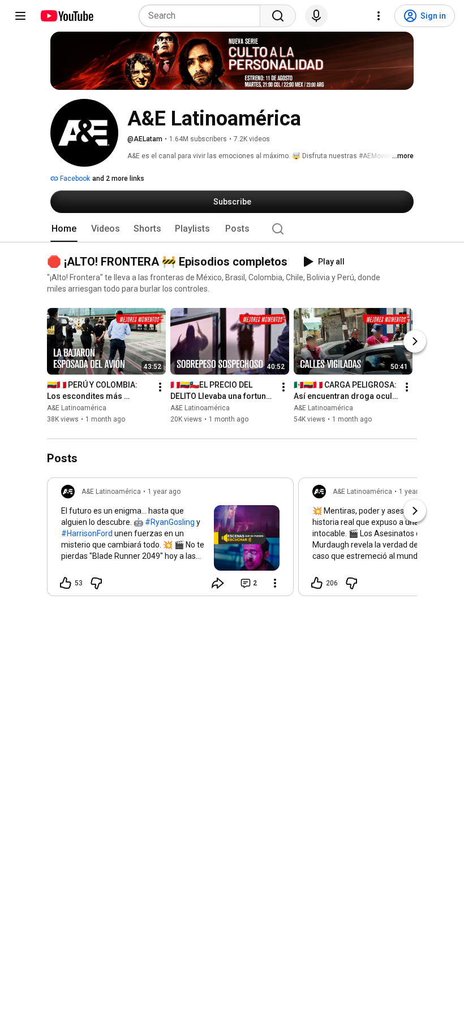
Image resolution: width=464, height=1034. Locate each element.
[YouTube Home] (66, 16)
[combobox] (202, 16)
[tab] (64, 228)
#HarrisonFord (87, 533)
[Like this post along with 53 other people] (66, 583)
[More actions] (160, 387)
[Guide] (20, 16)
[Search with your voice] (316, 16)
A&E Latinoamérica (76, 408)
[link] (170, 540)
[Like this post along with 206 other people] (317, 583)
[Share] (218, 583)
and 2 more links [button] (118, 179)
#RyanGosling (170, 522)
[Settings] (378, 16)
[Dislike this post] (96, 583)
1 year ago (164, 492)
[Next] (414, 342)
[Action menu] (275, 583)
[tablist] (232, 228)
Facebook (74, 179)
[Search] (278, 16)
